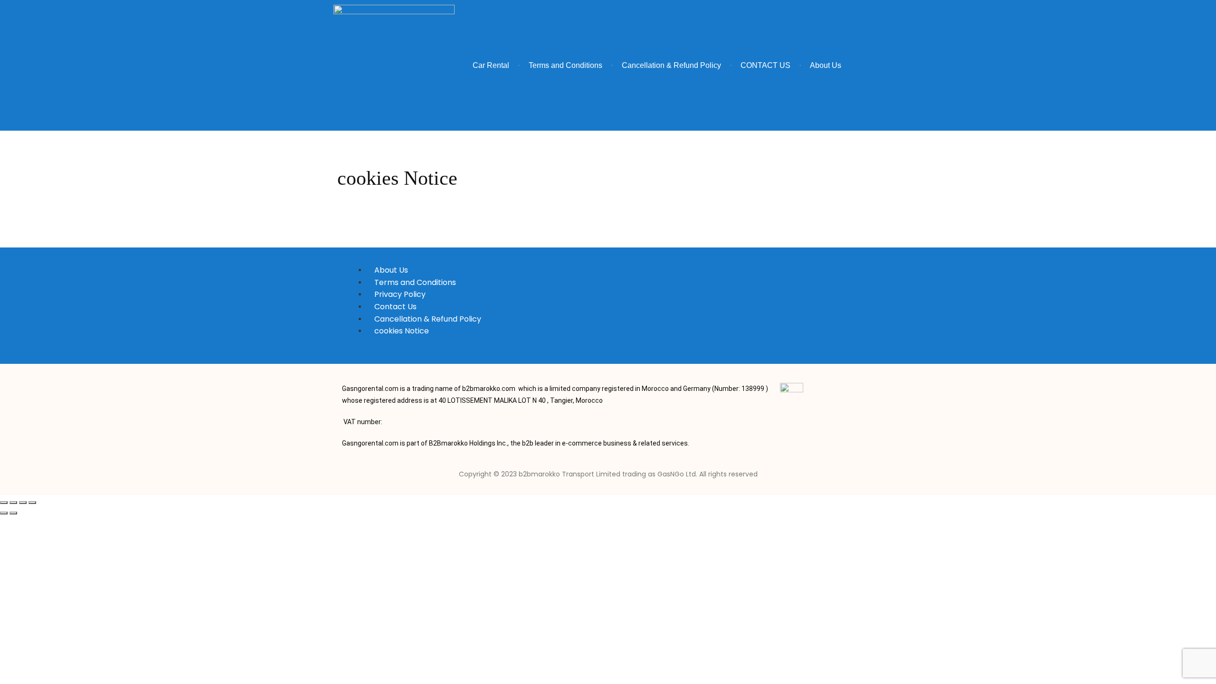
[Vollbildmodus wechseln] (13, 502)
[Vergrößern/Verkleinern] (4, 502)
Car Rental (491, 65)
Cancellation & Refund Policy (671, 65)
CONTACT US (765, 65)
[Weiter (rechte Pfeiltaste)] (13, 513)
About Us (825, 65)
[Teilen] (23, 502)
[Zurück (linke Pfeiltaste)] (4, 513)
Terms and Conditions (565, 65)
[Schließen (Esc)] (32, 502)
